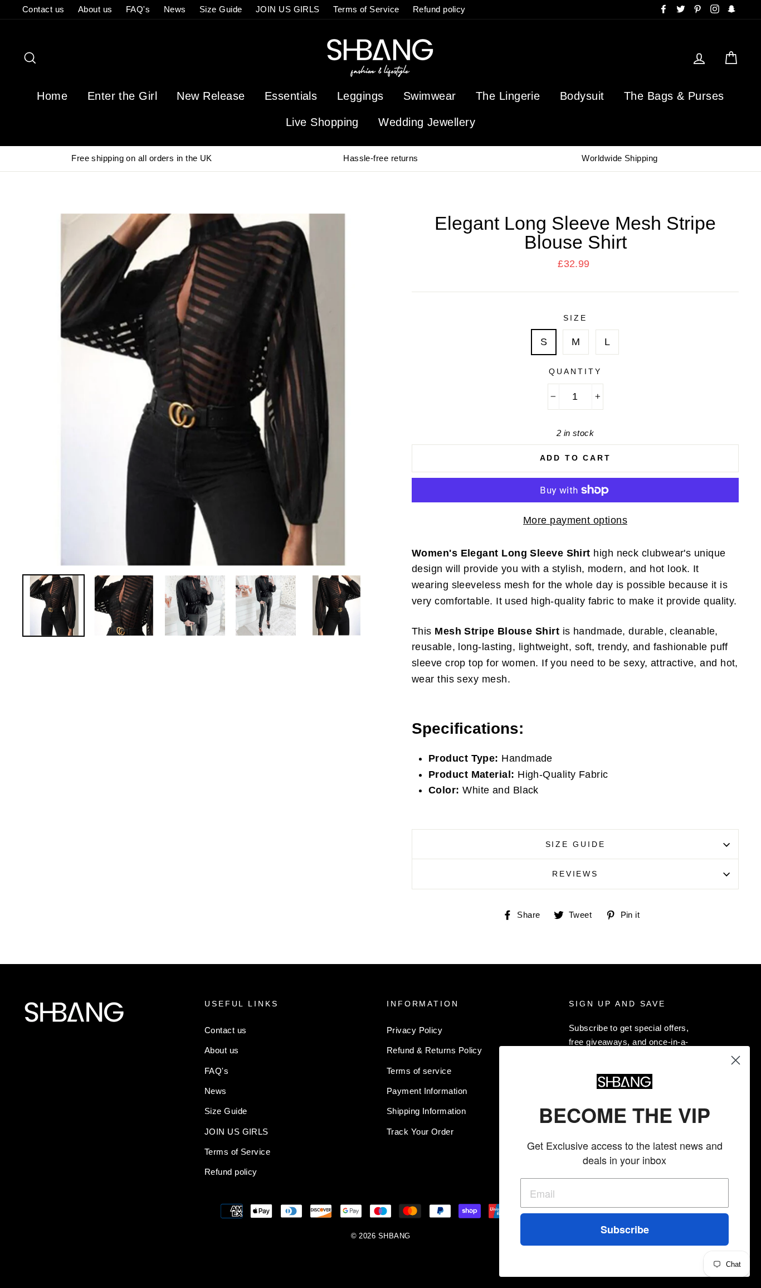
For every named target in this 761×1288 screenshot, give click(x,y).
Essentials (291, 96)
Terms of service (419, 1071)
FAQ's (138, 9)
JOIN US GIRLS (288, 9)
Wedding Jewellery (426, 122)
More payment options (575, 520)
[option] (141, 158)
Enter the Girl (122, 96)
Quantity (575, 371)
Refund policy (439, 9)
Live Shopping (322, 122)
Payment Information (427, 1091)
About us (95, 9)
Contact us (43, 9)
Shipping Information (426, 1111)
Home (52, 96)
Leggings (360, 96)
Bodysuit (582, 96)
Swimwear (429, 96)
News (175, 9)
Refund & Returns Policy (434, 1050)
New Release (211, 96)
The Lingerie (508, 96)
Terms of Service (366, 9)
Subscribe (625, 1229)
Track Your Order (420, 1131)
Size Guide (220, 9)
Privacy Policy (414, 1030)
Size (575, 317)
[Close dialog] (735, 1060)
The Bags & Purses (674, 96)
